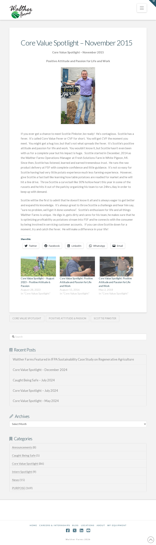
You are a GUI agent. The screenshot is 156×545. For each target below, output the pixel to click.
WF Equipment (117, 525)
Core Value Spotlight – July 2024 (35, 391)
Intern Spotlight (22, 471)
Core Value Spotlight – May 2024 (36, 401)
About (101, 525)
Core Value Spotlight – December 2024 (40, 370)
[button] (142, 8)
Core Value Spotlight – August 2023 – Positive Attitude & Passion (37, 282)
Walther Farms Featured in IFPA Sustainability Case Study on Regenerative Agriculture (73, 359)
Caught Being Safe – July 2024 (34, 380)
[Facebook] (67, 531)
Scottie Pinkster (105, 318)
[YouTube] (88, 531)
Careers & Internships (54, 525)
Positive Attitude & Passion (67, 318)
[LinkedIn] (81, 531)
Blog (75, 525)
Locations (87, 525)
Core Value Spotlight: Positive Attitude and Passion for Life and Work (76, 282)
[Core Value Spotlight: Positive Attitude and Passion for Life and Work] (77, 267)
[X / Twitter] (74, 531)
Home (33, 525)
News (15, 480)
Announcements (22, 447)
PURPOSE (18, 488)
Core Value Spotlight (26, 318)
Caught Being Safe (24, 455)
